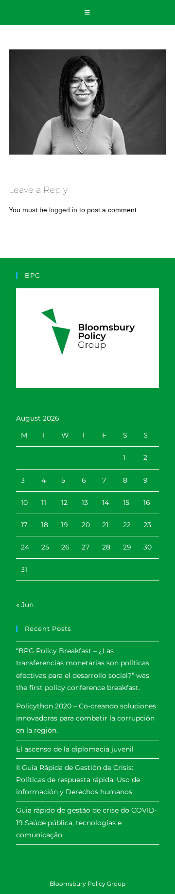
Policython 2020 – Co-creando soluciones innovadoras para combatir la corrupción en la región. (86, 718)
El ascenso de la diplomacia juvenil (75, 749)
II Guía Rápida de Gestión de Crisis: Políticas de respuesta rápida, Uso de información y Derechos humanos (78, 779)
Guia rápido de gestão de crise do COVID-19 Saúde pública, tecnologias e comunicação (86, 822)
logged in (63, 210)
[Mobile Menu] (87, 12)
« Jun (25, 604)
